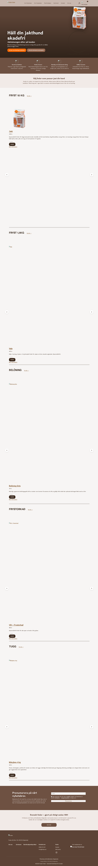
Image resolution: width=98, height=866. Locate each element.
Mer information (13, 146)
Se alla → (29, 96)
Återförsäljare (47, 3)
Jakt (11, 131)
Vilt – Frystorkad (16, 625)
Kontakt (63, 3)
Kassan (57, 847)
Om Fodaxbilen (38, 3)
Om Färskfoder (28, 3)
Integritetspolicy (65, 798)
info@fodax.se (42, 849)
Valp (11, 348)
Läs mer (49, 825)
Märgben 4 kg (15, 762)
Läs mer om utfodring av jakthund (17, 50)
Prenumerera (68, 801)
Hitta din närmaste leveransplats (36, 50)
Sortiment (56, 3)
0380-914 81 (42, 847)
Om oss (69, 3)
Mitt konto (58, 849)
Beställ (12, 144)
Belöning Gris (15, 486)
